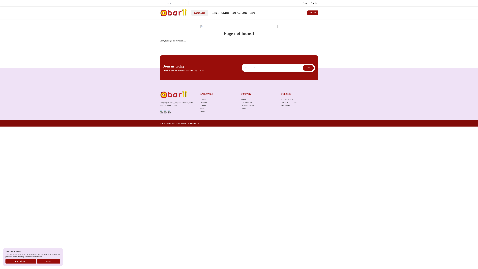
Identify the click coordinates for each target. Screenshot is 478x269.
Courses (225, 12)
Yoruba (203, 105)
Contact (244, 108)
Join (308, 68)
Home (215, 12)
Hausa (202, 111)
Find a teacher (246, 102)
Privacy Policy (287, 99)
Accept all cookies (21, 261)
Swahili (203, 99)
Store (252, 12)
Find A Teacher (239, 12)
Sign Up (314, 3)
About (243, 99)
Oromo (203, 108)
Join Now (312, 13)
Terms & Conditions (289, 102)
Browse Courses (247, 105)
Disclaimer (285, 105)
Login (305, 3)
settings (48, 261)
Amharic (203, 102)
